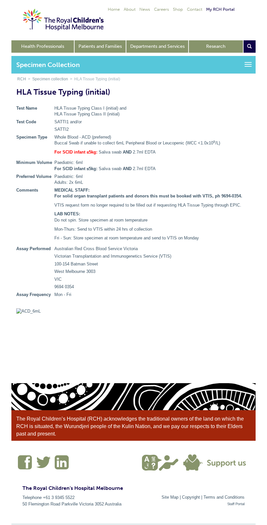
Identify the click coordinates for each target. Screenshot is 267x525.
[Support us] (216, 462)
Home (114, 9)
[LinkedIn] (61, 465)
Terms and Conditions (224, 497)
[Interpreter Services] (162, 462)
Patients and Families (100, 46)
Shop (178, 9)
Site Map (170, 497)
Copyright (191, 497)
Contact (194, 9)
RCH (21, 79)
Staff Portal (236, 504)
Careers (161, 9)
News (144, 9)
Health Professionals (42, 46)
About (129, 9)
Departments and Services (157, 46)
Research (215, 46)
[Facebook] (25, 465)
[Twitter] (43, 465)
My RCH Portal (220, 9)
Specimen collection (50, 79)
